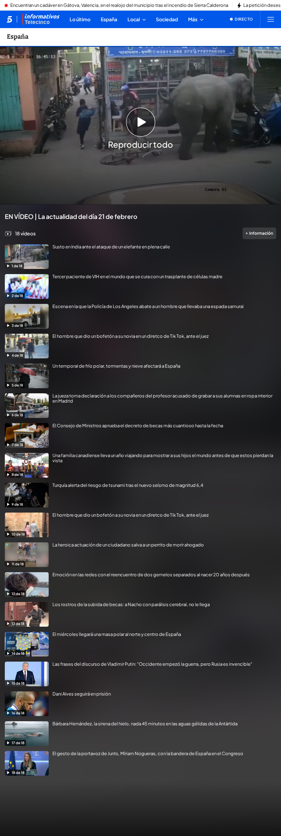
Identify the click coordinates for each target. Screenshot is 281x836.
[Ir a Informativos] (41, 19)
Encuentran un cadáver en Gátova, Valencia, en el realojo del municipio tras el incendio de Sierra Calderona (119, 5)
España (17, 36)
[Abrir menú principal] (270, 19)
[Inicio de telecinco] (9, 19)
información (261, 233)
